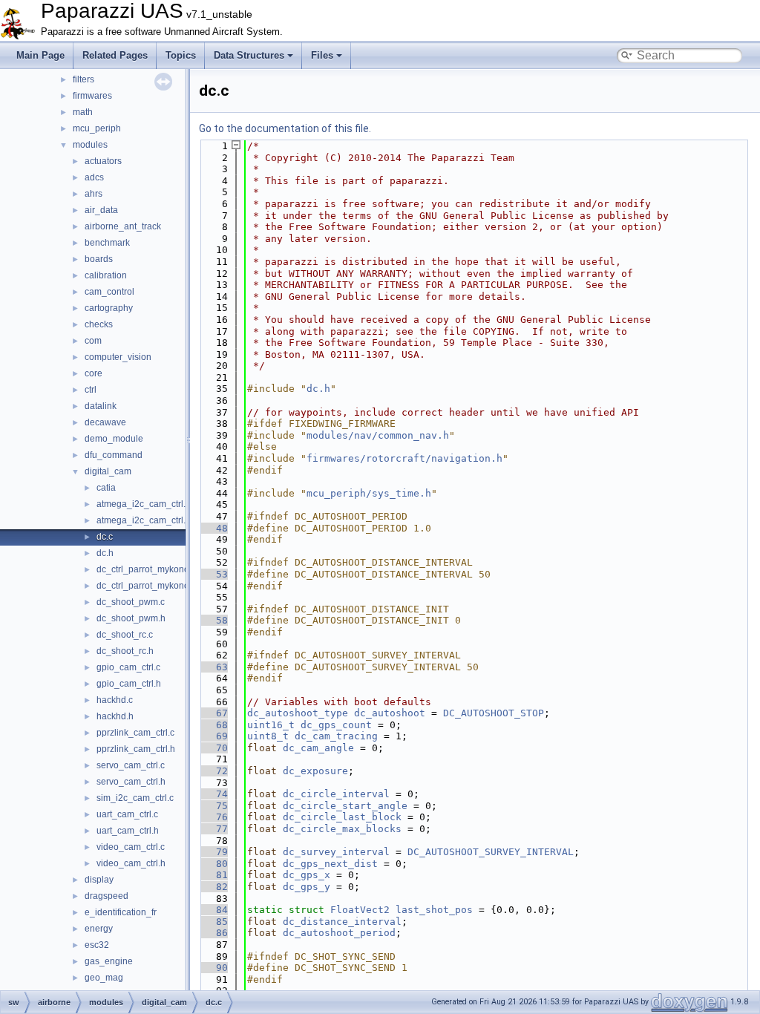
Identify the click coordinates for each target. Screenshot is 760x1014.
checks (99, 324)
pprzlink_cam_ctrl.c (135, 732)
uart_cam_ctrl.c (127, 814)
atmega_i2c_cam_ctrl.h (143, 520)
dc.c (104, 536)
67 (213, 713)
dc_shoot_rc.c (124, 634)
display (99, 879)
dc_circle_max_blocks (342, 828)
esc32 (97, 945)
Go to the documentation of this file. (285, 128)
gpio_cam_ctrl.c (128, 667)
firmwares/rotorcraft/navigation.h (404, 458)
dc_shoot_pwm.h (131, 618)
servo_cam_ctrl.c (130, 765)
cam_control (109, 292)
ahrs (93, 194)
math (83, 112)
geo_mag (104, 977)
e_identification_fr (121, 912)
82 (213, 886)
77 (213, 828)
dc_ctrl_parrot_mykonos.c (148, 569)
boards (99, 259)
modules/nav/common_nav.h (378, 435)
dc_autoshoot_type (297, 713)
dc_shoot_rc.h (125, 651)
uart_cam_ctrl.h (127, 830)
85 (213, 921)
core (93, 373)
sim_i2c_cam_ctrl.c (135, 798)
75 (213, 805)
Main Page (40, 55)
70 (213, 747)
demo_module (114, 439)
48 (213, 528)
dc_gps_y (306, 886)
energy (99, 928)
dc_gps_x (306, 874)
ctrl (90, 390)
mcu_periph (97, 128)
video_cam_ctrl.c (130, 847)
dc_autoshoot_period (339, 932)
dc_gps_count (336, 724)
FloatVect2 (360, 909)
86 (213, 932)
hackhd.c (114, 700)
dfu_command (113, 455)
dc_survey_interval (336, 851)
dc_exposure (315, 770)
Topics (181, 55)
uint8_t (268, 736)
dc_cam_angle (318, 747)
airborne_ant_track (123, 226)
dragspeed (106, 896)
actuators (103, 161)
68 (213, 724)
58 (213, 620)
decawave (105, 422)
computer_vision (118, 357)
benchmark (107, 243)
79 (213, 851)
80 (213, 863)
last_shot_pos (434, 909)
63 (213, 667)
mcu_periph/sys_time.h (369, 493)
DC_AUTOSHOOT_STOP (493, 713)
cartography (109, 308)
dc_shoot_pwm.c (130, 602)
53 (213, 574)
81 (213, 874)
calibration (106, 275)
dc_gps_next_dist (330, 863)
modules (90, 145)
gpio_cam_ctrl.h (128, 683)
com (93, 341)
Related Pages (115, 55)
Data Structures (249, 55)
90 (213, 967)
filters (83, 79)
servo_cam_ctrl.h (131, 781)
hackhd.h (115, 716)
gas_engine (109, 961)
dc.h (105, 553)
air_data (101, 210)
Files (322, 55)
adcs (94, 177)
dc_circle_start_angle (345, 805)
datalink (101, 406)
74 (213, 793)
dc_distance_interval (342, 921)
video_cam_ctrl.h (131, 863)
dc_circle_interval (336, 793)
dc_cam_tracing (336, 736)
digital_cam (108, 471)
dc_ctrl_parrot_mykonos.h (148, 585)
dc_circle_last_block (342, 816)
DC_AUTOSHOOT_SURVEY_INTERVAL (490, 851)
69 (213, 736)
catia (106, 488)
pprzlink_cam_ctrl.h (135, 749)
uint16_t (271, 724)
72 (213, 770)
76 (213, 816)
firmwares (92, 96)
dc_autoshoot (389, 713)
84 (213, 909)
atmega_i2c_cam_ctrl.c (143, 504)
